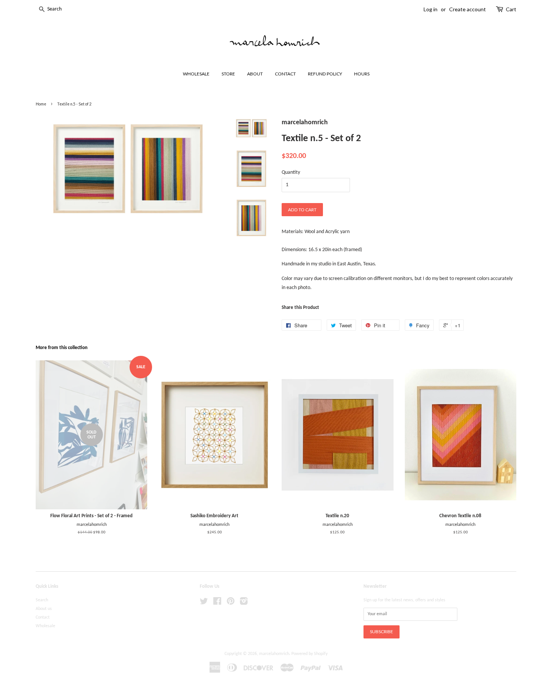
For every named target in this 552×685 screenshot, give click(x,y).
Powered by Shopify (309, 654)
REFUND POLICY (325, 74)
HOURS (362, 74)
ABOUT (255, 74)
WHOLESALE (196, 74)
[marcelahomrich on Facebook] (217, 603)
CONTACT (285, 74)
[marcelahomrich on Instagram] (244, 603)
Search (42, 600)
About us (44, 609)
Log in (430, 9)
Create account (467, 9)
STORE (228, 74)
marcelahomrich (274, 654)
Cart (511, 9)
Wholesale (45, 626)
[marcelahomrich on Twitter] (204, 603)
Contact (43, 617)
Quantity (291, 172)
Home (41, 104)
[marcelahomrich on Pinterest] (230, 603)
